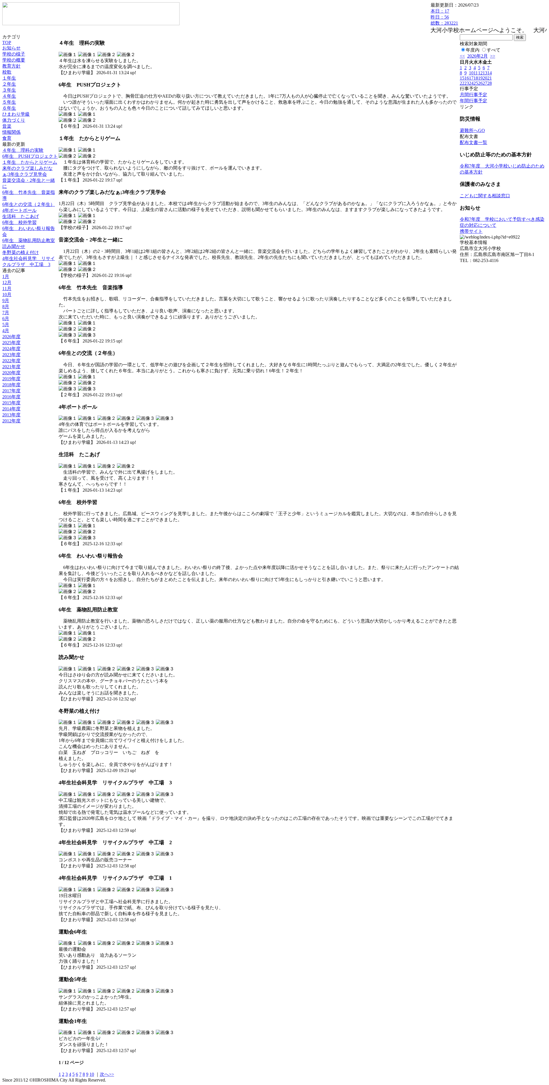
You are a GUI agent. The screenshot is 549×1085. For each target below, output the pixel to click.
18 (476, 78)
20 (485, 78)
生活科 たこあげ (20, 216)
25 (476, 83)
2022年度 (11, 360)
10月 (6, 294)
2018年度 (11, 384)
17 (471, 78)
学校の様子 (13, 54)
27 (485, 83)
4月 (5, 330)
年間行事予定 (473, 100)
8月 (5, 306)
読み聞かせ (13, 246)
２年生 (9, 84)
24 (471, 83)
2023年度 (11, 354)
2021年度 (11, 366)
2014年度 (11, 408)
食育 (6, 138)
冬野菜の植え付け (20, 252)
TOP (6, 42)
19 (480, 78)
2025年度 (11, 342)
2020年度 (11, 372)
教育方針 (11, 66)
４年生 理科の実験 (22, 150)
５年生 (9, 102)
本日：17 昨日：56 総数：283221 (444, 17)
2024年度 (11, 348)
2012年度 (11, 420)
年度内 (473, 50)
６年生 (9, 108)
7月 (5, 312)
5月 (5, 324)
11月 (6, 288)
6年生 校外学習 (19, 222)
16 (466, 78)
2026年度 (11, 336)
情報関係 (11, 132)
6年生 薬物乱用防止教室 (28, 240)
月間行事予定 (473, 94)
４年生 (9, 96)
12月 (6, 282)
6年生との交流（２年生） (28, 204)
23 (466, 83)
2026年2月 (477, 56)
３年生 (9, 90)
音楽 (6, 126)
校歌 (6, 72)
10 (91, 1074)
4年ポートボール (19, 210)
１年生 (9, 78)
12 (480, 72)
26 (480, 83)
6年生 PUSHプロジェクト (30, 156)
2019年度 (11, 378)
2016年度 (11, 396)
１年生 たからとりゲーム (29, 162)
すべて (493, 50)
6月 (5, 318)
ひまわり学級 (16, 114)
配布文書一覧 (473, 142)
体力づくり (13, 120)
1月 (5, 276)
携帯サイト (471, 231)
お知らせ (11, 48)
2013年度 (11, 414)
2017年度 (11, 390)
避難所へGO (472, 130)
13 (485, 72)
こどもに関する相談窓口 (485, 195)
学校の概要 (13, 60)
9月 (5, 300)
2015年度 (11, 402)
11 (476, 72)
